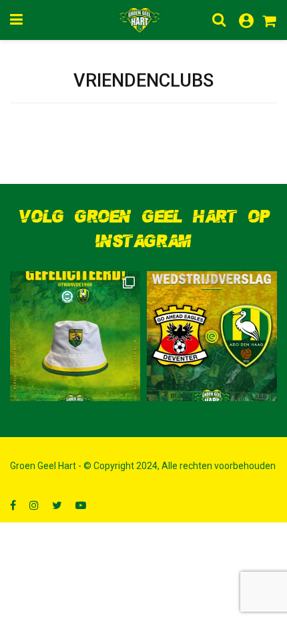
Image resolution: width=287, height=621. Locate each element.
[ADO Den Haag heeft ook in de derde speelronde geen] (212, 336)
